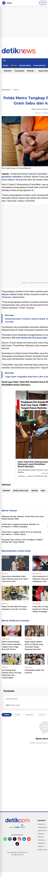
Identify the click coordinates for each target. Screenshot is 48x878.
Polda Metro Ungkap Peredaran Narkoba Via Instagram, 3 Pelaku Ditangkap (20, 525)
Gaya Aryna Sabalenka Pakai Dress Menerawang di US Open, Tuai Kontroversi (15, 578)
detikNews (6, 90)
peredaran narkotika (12, 176)
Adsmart (8, 71)
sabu (43, 490)
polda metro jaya (20, 490)
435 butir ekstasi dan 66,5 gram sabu (29, 337)
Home (5, 65)
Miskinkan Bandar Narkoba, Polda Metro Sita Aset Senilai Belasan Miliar (23, 517)
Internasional (39, 65)
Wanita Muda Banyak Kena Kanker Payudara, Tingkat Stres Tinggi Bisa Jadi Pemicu (11, 645)
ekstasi (34, 490)
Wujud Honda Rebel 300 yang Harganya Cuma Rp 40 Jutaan (14, 607)
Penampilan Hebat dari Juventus (34, 671)
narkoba (6, 490)
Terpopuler (19, 71)
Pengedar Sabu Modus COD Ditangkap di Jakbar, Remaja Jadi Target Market (22, 541)
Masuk (43, 3)
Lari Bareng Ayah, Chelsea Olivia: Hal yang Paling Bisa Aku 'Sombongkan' (11, 674)
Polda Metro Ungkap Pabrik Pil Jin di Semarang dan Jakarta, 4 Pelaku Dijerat (21, 533)
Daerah (30, 71)
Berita (14, 65)
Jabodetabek (25, 65)
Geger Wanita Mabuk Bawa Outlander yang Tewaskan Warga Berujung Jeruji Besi (34, 645)
